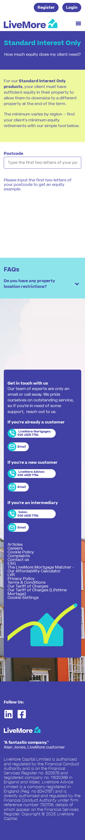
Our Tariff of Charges (28, 586)
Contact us (18, 560)
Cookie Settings (23, 598)
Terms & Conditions (27, 582)
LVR (11, 575)
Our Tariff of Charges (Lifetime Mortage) (37, 592)
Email (21, 447)
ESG (12, 563)
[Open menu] (78, 23)
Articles (15, 544)
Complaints (19, 556)
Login (71, 7)
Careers (15, 548)
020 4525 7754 (27, 435)
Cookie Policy (21, 552)
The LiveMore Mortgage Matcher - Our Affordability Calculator (41, 569)
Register (46, 7)
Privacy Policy (21, 579)
